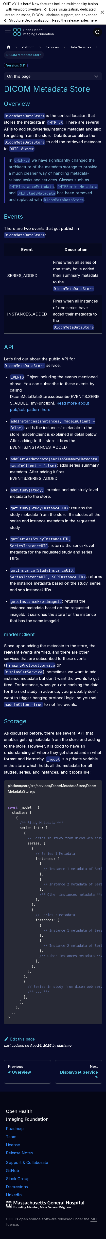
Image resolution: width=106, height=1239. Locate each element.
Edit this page (22, 1039)
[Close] (102, 12)
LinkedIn (14, 1194)
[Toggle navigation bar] (7, 32)
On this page (19, 76)
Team (11, 1136)
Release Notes (19, 1152)
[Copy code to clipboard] (96, 807)
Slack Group (18, 1178)
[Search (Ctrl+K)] (97, 32)
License (13, 1144)
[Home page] (8, 47)
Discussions (17, 1186)
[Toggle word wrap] (87, 807)
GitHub (12, 1170)
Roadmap (15, 1128)
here (93, 20)
